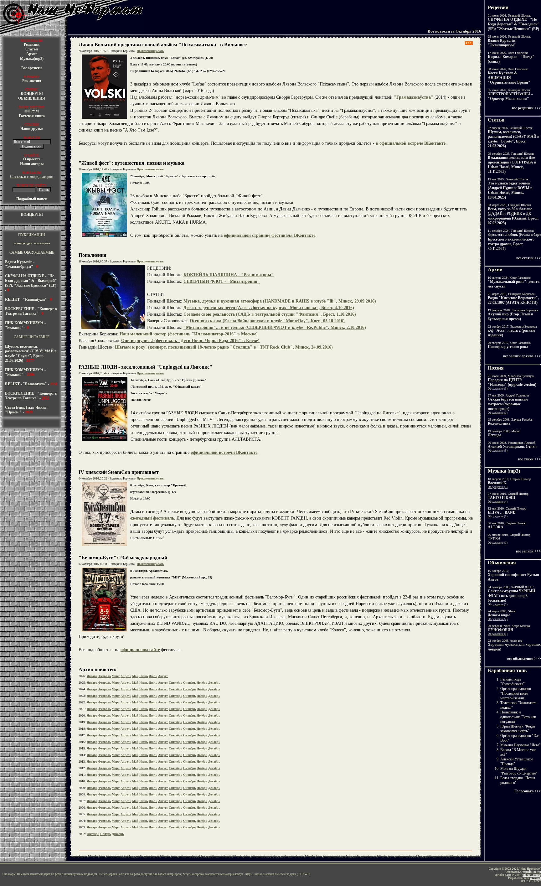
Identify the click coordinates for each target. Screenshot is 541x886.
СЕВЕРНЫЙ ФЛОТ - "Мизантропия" (221, 281)
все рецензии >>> (526, 108)
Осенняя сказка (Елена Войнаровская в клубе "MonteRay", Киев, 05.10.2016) (267, 321)
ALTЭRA (495, 527)
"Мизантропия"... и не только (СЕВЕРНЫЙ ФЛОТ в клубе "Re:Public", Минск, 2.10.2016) (274, 327)
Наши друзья (31, 129)
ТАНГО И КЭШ (501, 497)
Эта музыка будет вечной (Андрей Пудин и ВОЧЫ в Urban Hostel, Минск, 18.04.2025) (510, 190)
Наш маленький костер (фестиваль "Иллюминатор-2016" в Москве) (189, 334)
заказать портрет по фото (45, 874)
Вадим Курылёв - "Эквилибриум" (19, 264)
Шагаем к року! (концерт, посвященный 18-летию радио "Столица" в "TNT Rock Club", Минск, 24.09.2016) (224, 347)
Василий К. (497, 483)
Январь (92, 676)
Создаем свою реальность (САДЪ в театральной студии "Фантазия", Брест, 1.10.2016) (269, 314)
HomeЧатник (531, 875)
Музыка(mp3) (32, 58)
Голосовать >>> (527, 791)
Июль (153, 676)
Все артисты (31, 68)
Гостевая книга (32, 116)
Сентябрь (175, 682)
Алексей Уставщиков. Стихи (512, 446)
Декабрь (214, 682)
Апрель (126, 676)
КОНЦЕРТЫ (32, 93)
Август (163, 676)
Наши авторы (32, 164)
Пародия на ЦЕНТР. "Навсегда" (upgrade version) (512, 382)
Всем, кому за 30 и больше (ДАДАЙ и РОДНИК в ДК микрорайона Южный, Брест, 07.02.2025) (513, 216)
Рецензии (31, 44)
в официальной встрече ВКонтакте (411, 143)
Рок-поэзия (31, 81)
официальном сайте (140, 649)
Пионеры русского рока (508, 347)
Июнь (143, 676)
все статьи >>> (528, 258)
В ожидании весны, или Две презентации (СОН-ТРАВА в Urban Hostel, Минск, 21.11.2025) (512, 164)
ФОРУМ (31, 111)
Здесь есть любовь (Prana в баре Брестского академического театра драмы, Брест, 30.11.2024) (514, 241)
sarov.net (535, 878)
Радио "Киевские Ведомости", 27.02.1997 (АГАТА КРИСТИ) (513, 300)
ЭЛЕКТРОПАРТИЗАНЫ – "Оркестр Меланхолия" (510, 96)
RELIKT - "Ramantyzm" (26, 299)
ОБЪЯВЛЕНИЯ (31, 98)
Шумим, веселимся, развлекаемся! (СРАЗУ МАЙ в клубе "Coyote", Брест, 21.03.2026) (30, 353)
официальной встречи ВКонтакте (224, 452)
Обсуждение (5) (498, 450)
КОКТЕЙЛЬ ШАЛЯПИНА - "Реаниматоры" (228, 274)
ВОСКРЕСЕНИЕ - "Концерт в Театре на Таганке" (31, 311)
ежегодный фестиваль (152, 518)
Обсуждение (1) (498, 412)
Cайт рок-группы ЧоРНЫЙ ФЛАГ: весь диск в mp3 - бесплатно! (511, 596)
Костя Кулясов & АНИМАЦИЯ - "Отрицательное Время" (509, 78)
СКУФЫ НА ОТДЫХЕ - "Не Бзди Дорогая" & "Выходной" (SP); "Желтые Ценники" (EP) (31, 281)
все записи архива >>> (522, 356)
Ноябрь (202, 682)
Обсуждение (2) (498, 619)
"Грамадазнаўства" (413, 97)
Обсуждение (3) (498, 388)
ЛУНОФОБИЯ (500, 630)
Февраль (104, 676)
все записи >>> (528, 551)
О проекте (31, 159)
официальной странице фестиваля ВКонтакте (269, 235)
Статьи (31, 49)
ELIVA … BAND (502, 512)
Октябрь (189, 682)
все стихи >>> (529, 459)
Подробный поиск (31, 199)
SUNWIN (305, 874)
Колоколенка (499, 423)
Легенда (494, 435)
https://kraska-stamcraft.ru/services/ (267, 874)
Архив (31, 54)
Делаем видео (499, 615)
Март (116, 676)
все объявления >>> (524, 658)
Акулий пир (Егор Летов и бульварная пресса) (510, 316)
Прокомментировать (150, 51)
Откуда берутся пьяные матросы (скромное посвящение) (508, 404)
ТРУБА (494, 538)
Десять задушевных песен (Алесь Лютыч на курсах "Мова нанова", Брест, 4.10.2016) (268, 307)
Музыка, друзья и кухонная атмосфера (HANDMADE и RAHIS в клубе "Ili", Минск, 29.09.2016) (279, 301)
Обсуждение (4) (498, 501)
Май (135, 676)
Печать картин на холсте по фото (119, 874)
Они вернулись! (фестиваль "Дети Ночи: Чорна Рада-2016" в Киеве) (190, 340)
